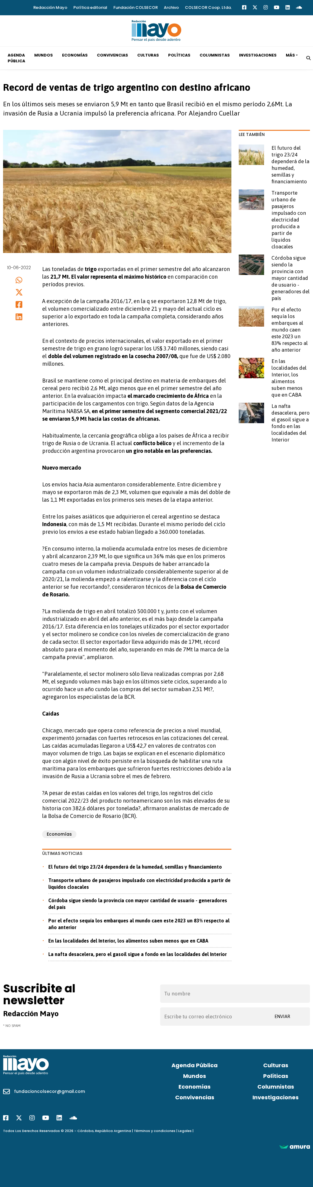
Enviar (282, 1016)
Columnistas (215, 55)
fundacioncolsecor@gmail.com (49, 1091)
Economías (75, 55)
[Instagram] (265, 7)
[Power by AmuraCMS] (294, 1146)
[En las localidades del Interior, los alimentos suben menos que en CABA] (251, 368)
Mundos (43, 55)
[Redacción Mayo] (156, 30)
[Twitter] (254, 7)
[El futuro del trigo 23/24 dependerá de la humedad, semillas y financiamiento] (251, 155)
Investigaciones (258, 55)
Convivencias (112, 55)
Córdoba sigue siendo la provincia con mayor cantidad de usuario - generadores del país (137, 904)
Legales (185, 1130)
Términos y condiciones (154, 1130)
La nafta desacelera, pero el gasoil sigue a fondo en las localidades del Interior (137, 954)
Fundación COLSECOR (135, 7)
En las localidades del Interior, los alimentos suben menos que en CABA (128, 940)
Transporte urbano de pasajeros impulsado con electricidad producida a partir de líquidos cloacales (139, 883)
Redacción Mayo (50, 7)
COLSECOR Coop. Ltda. (208, 7)
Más (290, 55)
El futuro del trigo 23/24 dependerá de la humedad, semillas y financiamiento (135, 867)
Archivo (171, 7)
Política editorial (90, 7)
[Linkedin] (287, 7)
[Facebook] (244, 7)
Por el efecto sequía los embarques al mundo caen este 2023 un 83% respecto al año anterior (139, 924)
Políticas (179, 55)
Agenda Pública (16, 58)
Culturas (148, 55)
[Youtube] (276, 7)
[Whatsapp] (19, 280)
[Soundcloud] (299, 7)
